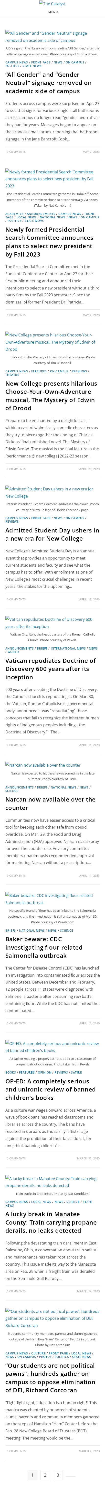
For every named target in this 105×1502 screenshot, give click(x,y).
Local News (27, 217)
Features (39, 371)
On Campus (75, 62)
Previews (79, 371)
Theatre (12, 375)
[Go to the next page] (70, 1476)
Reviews (12, 521)
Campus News (16, 62)
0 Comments (16, 151)
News (58, 62)
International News (68, 648)
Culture (38, 1353)
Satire (76, 1072)
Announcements (41, 214)
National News (53, 217)
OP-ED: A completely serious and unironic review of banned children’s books (50, 1089)
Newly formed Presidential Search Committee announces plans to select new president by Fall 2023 (49, 241)
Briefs (42, 648)
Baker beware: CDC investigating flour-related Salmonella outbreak (44, 947)
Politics (12, 66)
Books (10, 1072)
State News (32, 66)
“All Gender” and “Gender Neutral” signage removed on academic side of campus (48, 82)
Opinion (44, 1072)
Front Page (41, 62)
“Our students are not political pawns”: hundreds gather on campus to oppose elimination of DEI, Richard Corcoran (50, 1377)
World (13, 652)
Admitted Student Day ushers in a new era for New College (52, 534)
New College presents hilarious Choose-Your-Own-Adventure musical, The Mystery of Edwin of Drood (51, 395)
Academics (14, 214)
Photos (45, 1357)
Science (12, 791)
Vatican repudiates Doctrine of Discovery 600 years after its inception (50, 668)
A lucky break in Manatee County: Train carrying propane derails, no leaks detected (51, 1222)
